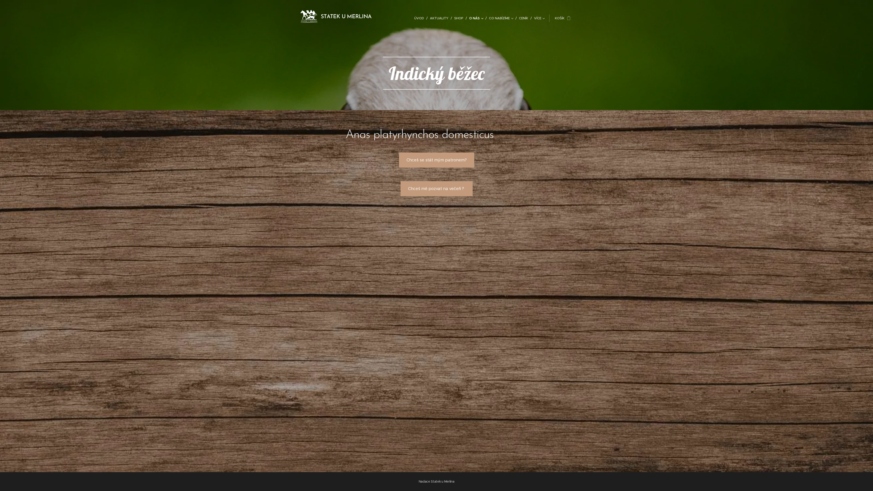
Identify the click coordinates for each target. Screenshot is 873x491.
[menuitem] (420, 18)
